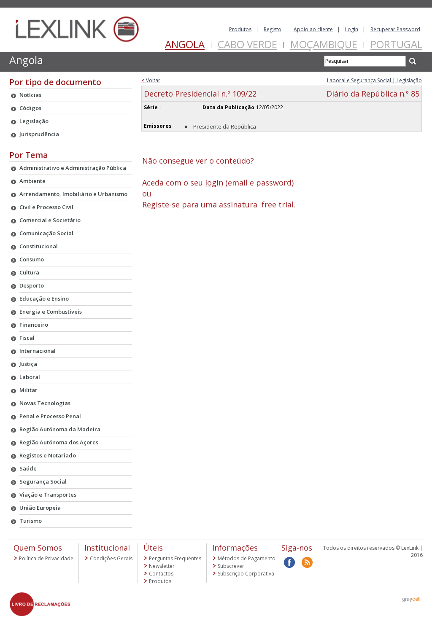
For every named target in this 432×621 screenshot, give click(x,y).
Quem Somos (38, 548)
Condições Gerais (111, 558)
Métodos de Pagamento (246, 558)
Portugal (396, 44)
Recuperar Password (395, 29)
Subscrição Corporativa (246, 573)
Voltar (150, 80)
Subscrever (231, 566)
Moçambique (323, 44)
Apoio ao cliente (313, 29)
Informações (235, 548)
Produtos (240, 29)
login (214, 182)
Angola (185, 44)
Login (351, 29)
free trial (278, 204)
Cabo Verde (247, 44)
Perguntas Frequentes (175, 558)
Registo (272, 29)
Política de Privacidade (46, 558)
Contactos (161, 573)
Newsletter (162, 566)
